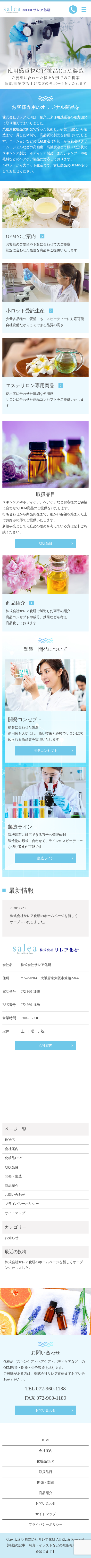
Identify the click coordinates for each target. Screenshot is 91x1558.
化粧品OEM (14, 1158)
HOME (10, 1140)
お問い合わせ (15, 1195)
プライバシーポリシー (22, 1204)
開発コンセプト (46, 751)
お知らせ (11, 1238)
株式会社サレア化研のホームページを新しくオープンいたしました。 (44, 1264)
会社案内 (45, 1045)
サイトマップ (15, 1213)
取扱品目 (45, 543)
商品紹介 (11, 1185)
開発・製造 (13, 1176)
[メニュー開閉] (84, 9)
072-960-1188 (30, 991)
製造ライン (45, 858)
